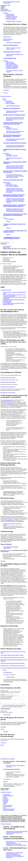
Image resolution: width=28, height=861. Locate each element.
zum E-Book (6, 90)
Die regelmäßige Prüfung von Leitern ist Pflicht (13, 303)
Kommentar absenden (5, 708)
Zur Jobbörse (3, 742)
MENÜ (2, 7)
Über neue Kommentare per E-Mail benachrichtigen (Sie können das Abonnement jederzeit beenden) (14, 706)
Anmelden (3, 6)
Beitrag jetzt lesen (7, 36)
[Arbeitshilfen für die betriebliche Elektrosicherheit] (14, 548)
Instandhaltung (21, 521)
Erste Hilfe (13, 521)
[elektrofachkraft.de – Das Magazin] (14, 21)
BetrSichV (22, 355)
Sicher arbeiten (6, 247)
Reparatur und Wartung (8, 304)
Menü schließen (4, 9)
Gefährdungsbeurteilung (8, 400)
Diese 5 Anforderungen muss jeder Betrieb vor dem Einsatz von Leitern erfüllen (14, 295)
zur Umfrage (3, 727)
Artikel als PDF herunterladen (9, 261)
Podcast (2, 745)
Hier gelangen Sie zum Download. (8, 377)
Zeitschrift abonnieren (8, 39)
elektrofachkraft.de (7, 246)
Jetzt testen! (3, 561)
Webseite (3, 694)
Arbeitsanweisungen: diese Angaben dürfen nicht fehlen (13, 663)
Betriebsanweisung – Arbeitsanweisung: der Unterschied (13, 665)
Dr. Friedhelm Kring (7, 672)
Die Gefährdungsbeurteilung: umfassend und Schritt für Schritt (14, 667)
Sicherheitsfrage (7, 696)
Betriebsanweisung (7, 300)
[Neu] (15, 71)
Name (4, 690)
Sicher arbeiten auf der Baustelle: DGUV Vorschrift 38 (12, 657)
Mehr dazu (5, 781)
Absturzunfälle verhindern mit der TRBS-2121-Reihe (12, 655)
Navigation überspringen (6, 10)
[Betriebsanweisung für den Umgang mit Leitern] (14, 524)
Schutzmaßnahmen (11, 403)
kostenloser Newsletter (5, 5)
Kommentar (6, 698)
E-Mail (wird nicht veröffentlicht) (10, 692)
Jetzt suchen (3, 243)
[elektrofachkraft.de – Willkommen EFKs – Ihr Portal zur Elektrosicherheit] (14, 2)
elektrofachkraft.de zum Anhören (8, 758)
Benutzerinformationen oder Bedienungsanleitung (14, 299)
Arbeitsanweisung (7, 302)
